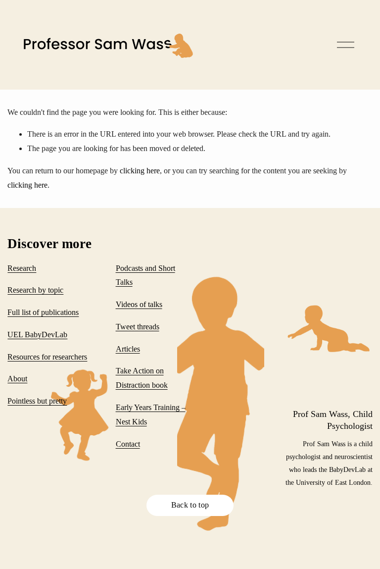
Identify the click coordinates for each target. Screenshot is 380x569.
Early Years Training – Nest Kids (151, 414)
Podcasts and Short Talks (145, 275)
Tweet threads (137, 326)
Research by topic (35, 290)
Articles (128, 349)
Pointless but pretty (37, 401)
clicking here (140, 170)
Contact (128, 444)
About (17, 378)
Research (21, 268)
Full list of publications (43, 312)
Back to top (190, 505)
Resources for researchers (47, 357)
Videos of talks (139, 304)
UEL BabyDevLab (37, 334)
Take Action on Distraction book (142, 377)
